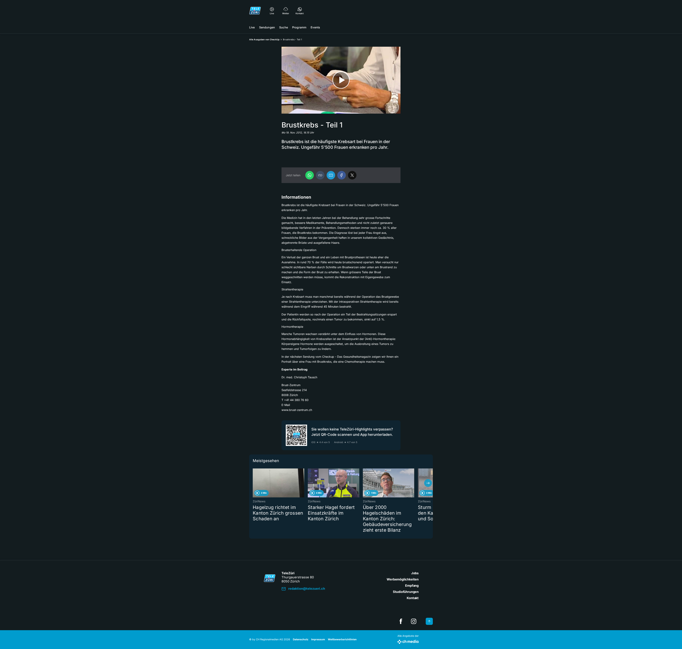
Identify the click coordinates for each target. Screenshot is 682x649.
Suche (283, 27)
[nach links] (254, 483)
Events (315, 27)
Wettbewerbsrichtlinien (342, 639)
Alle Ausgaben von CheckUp (264, 39)
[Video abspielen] (341, 80)
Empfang (412, 585)
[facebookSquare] (400, 621)
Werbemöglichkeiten (403, 579)
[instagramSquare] (413, 621)
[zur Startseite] (255, 10)
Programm (299, 27)
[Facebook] (341, 175)
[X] (352, 175)
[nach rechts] (428, 483)
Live (252, 27)
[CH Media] (408, 641)
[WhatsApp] (309, 175)
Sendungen (267, 27)
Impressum (318, 639)
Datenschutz (300, 639)
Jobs (415, 573)
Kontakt (413, 598)
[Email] (331, 175)
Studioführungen (406, 592)
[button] (320, 175)
